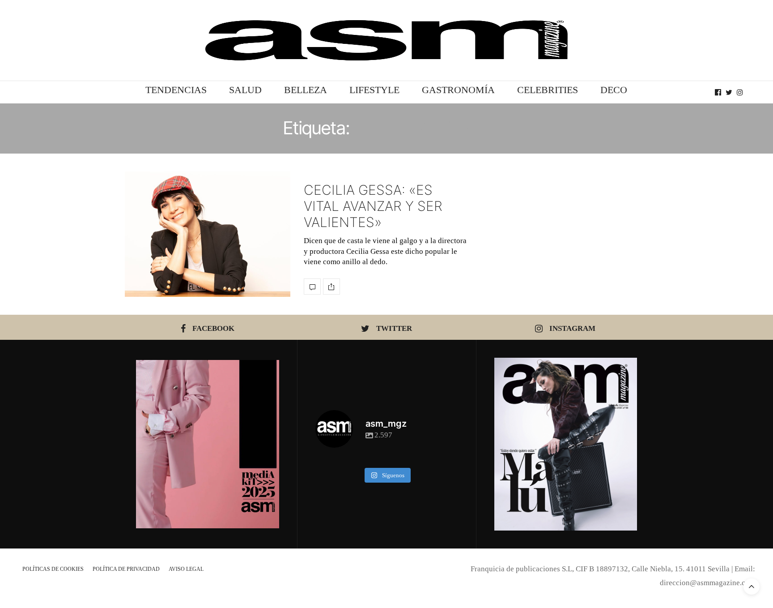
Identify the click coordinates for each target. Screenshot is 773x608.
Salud (245, 89)
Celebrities (547, 89)
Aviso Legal (186, 569)
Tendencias (176, 89)
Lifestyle (374, 89)
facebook (213, 328)
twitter (394, 328)
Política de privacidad (126, 569)
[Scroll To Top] (751, 586)
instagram (572, 328)
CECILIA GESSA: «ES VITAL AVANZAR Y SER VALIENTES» (373, 206)
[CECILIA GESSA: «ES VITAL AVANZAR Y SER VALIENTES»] (207, 234)
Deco (613, 89)
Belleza (305, 89)
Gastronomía (458, 89)
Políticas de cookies (53, 569)
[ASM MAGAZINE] (386, 40)
